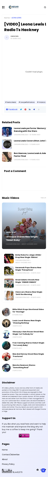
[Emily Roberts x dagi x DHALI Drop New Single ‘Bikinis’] (9, 258)
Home (7, 17)
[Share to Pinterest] (25, 109)
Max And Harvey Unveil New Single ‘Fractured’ (28, 355)
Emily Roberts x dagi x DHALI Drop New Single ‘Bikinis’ (28, 256)
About (5, 459)
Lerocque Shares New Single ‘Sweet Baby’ (22, 238)
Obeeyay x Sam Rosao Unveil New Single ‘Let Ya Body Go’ (28, 333)
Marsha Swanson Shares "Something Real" (24, 366)
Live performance (27, 102)
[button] (38, 109)
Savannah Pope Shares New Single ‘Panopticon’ (28, 268)
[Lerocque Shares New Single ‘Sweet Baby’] (24, 226)
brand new (10, 232)
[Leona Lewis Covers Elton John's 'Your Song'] (7, 144)
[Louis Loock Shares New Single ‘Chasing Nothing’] (6, 323)
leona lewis (16, 18)
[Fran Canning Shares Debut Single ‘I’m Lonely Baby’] (6, 345)
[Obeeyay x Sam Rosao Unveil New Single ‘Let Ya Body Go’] (6, 334)
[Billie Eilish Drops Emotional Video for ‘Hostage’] (6, 312)
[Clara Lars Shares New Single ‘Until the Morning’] (9, 295)
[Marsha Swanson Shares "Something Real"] (6, 368)
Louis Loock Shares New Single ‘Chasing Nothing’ (27, 321)
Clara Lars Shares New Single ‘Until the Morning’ (28, 293)
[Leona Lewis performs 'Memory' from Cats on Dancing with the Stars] (7, 132)
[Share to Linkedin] (30, 109)
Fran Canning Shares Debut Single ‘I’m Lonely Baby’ (28, 344)
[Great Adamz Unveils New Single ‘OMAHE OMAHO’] (9, 283)
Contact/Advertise (10, 454)
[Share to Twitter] (21, 109)
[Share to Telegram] (34, 109)
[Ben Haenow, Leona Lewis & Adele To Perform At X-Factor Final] (7, 157)
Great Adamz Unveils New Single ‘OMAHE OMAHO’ (27, 281)
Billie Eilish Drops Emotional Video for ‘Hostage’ (28, 310)
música (42, 102)
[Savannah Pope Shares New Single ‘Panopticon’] (9, 271)
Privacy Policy (8, 464)
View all (43, 198)
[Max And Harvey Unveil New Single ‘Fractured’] (6, 356)
